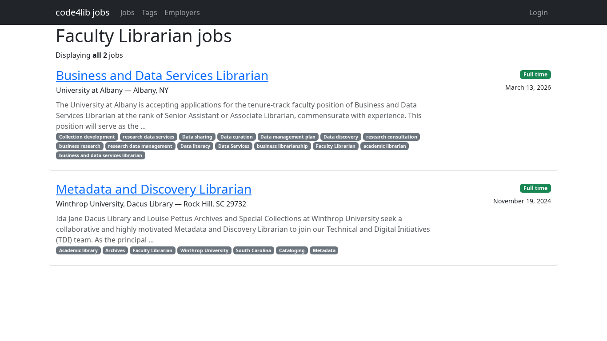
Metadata (324, 250)
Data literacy (195, 146)
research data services (148, 137)
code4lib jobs (83, 12)
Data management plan (287, 137)
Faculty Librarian (335, 146)
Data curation (236, 137)
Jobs (127, 12)
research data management (140, 146)
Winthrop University (204, 250)
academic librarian (384, 146)
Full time (535, 74)
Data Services (233, 146)
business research (79, 146)
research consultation (391, 137)
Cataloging (292, 250)
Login (538, 12)
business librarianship (282, 146)
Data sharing (197, 137)
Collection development (87, 137)
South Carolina (253, 250)
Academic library (78, 250)
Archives (115, 250)
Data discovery (340, 137)
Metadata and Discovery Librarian (154, 188)
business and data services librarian (100, 155)
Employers (182, 12)
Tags (149, 12)
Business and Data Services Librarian (162, 75)
